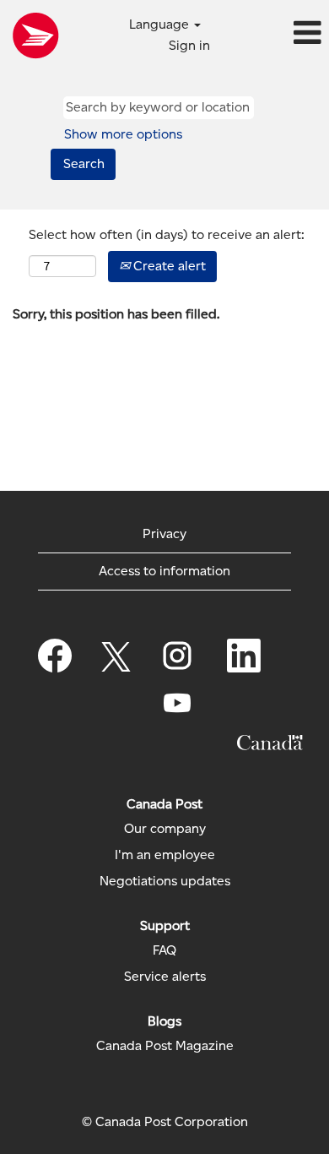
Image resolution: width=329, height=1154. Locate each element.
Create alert (168, 266)
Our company (165, 828)
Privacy (164, 533)
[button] (274, 33)
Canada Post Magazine (165, 1045)
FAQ (164, 950)
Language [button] (160, 24)
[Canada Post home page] (35, 35)
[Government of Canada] (270, 742)
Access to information (164, 571)
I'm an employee (165, 855)
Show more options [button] (123, 134)
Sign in (189, 45)
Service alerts (165, 976)
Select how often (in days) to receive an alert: (167, 234)
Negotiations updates (165, 881)
